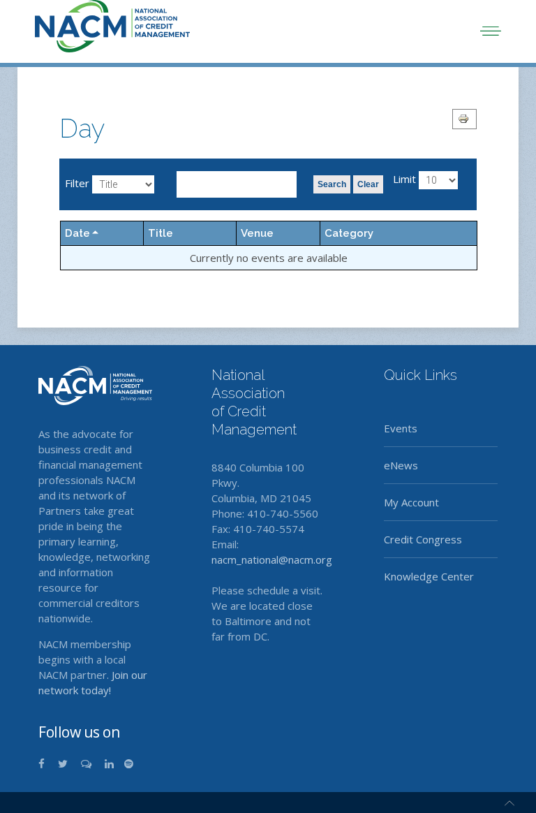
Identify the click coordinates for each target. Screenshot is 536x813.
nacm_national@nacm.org (271, 559)
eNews (401, 465)
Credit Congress (423, 539)
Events (400, 428)
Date (77, 233)
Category (349, 233)
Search (332, 184)
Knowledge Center (429, 576)
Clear (368, 184)
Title (160, 233)
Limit (404, 179)
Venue (257, 233)
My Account (411, 502)
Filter (77, 183)
